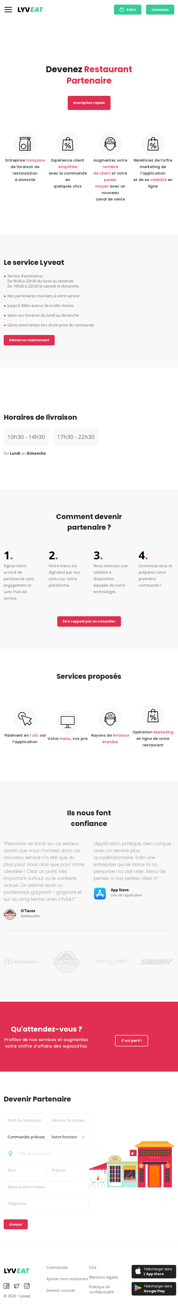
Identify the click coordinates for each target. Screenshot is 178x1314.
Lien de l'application (126, 895)
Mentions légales (103, 1277)
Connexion (160, 9)
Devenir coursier (61, 1290)
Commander (57, 1267)
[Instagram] (27, 1286)
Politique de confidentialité (101, 1289)
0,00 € (131, 9)
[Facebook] (6, 1286)
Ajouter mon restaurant (67, 1278)
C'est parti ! (131, 1040)
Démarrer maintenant (29, 340)
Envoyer (15, 1224)
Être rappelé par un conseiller (89, 621)
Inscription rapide (89, 102)
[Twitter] (16, 1286)
